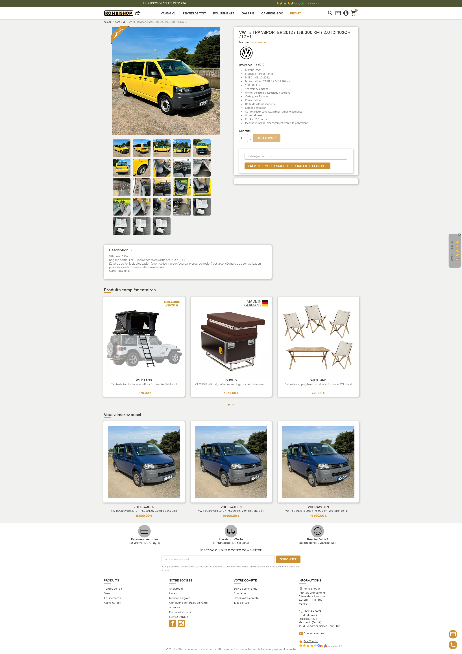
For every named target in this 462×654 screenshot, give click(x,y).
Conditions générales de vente (188, 602)
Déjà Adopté (267, 138)
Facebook (172, 623)
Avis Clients (311, 641)
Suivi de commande (245, 588)
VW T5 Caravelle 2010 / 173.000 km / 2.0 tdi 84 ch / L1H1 (144, 510)
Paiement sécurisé (180, 612)
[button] (229, 405)
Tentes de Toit (113, 588)
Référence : (246, 65)
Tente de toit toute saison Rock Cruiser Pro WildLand (144, 384)
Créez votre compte (246, 598)
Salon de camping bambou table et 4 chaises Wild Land (318, 384)
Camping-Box (112, 602)
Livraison (174, 593)
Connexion (240, 593)
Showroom (176, 588)
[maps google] (297, 3)
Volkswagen (258, 42)
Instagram (181, 623)
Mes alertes (241, 602)
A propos (174, 607)
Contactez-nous (314, 633)
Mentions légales (179, 598)
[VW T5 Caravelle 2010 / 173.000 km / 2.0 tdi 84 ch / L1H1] (144, 461)
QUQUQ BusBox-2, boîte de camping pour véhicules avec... (231, 384)
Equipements (112, 598)
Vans (107, 593)
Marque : (244, 42)
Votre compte (245, 580)
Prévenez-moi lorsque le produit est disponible (287, 166)
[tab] (187, 250)
